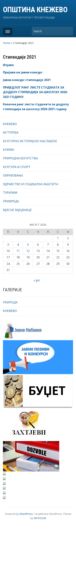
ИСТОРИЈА (10, 132)
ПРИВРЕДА (11, 201)
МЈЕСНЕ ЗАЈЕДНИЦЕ (17, 210)
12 (28, 251)
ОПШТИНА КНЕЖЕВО (35, 9)
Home (6, 43)
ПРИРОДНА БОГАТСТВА (20, 158)
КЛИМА (8, 150)
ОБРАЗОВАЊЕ (13, 175)
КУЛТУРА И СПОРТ (16, 167)
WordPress (26, 514)
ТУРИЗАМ (10, 193)
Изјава (8, 65)
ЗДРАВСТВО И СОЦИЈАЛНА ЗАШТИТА (30, 184)
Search (68, 31)
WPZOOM (40, 518)
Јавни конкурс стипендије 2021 (27, 80)
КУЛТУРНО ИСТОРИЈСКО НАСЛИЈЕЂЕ (30, 141)
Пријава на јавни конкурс (22, 72)
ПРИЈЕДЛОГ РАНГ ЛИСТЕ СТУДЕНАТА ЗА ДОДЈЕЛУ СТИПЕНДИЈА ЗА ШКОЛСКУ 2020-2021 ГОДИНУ (35, 92)
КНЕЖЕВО (10, 124)
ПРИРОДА (10, 302)
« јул (37, 280)
